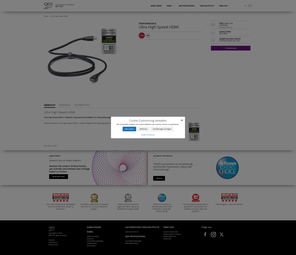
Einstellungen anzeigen (162, 129)
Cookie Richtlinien (148, 135)
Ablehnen (143, 129)
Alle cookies (129, 129)
